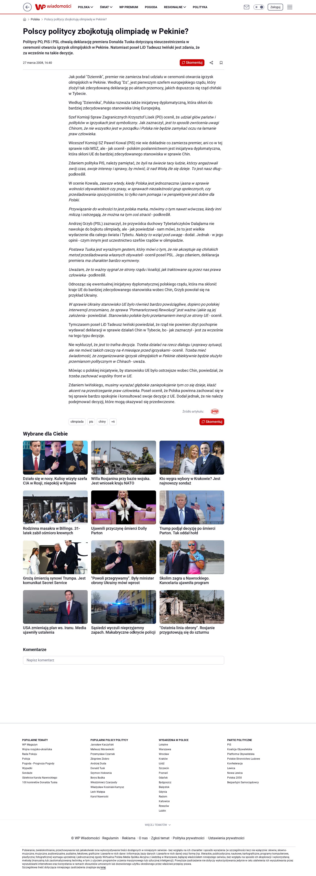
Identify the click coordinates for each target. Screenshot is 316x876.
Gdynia (163, 791)
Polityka (200, 7)
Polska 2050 (234, 777)
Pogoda (151, 7)
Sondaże (27, 772)
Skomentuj (194, 63)
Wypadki (27, 768)
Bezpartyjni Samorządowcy (243, 782)
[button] (258, 7)
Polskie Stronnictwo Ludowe (243, 758)
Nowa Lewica (235, 772)
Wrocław (164, 754)
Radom (163, 796)
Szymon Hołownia (101, 772)
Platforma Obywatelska (241, 754)
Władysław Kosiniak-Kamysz (107, 787)
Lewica (231, 768)
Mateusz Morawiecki (102, 749)
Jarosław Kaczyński (102, 744)
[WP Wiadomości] (56, 7)
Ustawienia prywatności (225, 838)
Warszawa (165, 749)
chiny (102, 421)
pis (91, 421)
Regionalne (173, 7)
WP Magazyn (30, 744)
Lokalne (163, 744)
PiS (229, 744)
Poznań (163, 772)
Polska (84, 7)
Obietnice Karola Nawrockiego (39, 777)
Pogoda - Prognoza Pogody (38, 763)
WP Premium (128, 7)
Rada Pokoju (29, 754)
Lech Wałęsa (98, 791)
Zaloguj (275, 7)
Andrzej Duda (98, 763)
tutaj (103, 867)
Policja (26, 758)
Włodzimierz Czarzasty (104, 782)
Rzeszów (164, 806)
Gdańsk (163, 777)
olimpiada (77, 421)
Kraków (163, 758)
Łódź (161, 763)
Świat (104, 7)
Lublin (162, 810)
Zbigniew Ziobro (100, 758)
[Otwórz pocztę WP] (246, 7)
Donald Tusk (98, 768)
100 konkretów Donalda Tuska (39, 782)
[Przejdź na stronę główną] (27, 10)
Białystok (164, 787)
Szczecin (164, 768)
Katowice (164, 801)
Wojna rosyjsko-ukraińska (37, 749)
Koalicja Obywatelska (239, 749)
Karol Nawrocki (99, 796)
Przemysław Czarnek (103, 754)
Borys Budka (98, 777)
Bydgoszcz (165, 782)
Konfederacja (235, 763)
